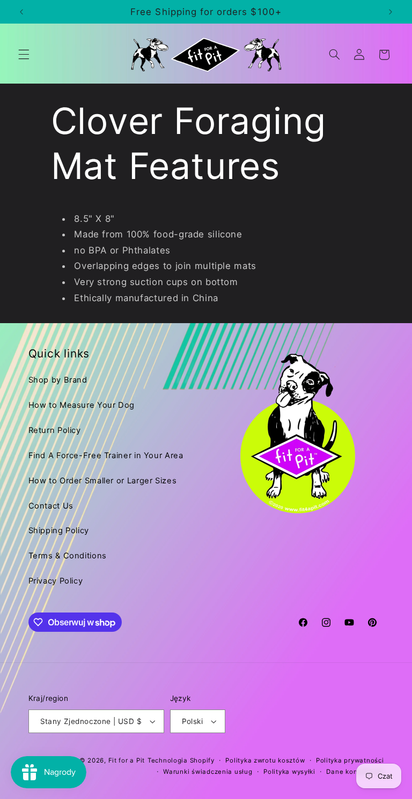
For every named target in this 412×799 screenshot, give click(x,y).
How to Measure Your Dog (81, 405)
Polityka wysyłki (289, 771)
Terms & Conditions (67, 556)
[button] (23, 54)
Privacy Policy (55, 581)
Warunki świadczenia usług (207, 771)
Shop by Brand (57, 380)
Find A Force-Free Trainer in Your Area (105, 455)
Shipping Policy (58, 530)
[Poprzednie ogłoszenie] (21, 12)
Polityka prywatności (350, 760)
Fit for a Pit (126, 760)
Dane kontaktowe (355, 771)
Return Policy (54, 430)
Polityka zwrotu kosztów (265, 760)
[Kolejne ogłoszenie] (390, 12)
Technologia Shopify (181, 760)
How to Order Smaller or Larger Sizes (102, 481)
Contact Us (50, 506)
